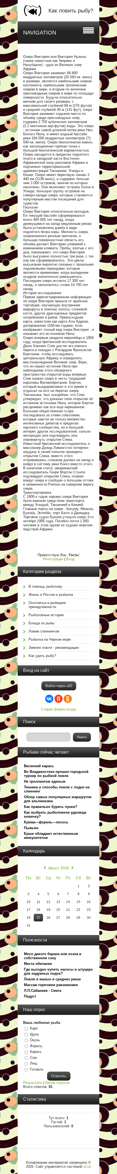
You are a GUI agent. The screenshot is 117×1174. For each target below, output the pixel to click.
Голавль (37, 1069)
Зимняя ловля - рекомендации (54, 648)
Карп (34, 1028)
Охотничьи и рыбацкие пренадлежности (47, 605)
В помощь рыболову (45, 586)
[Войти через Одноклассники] (68, 699)
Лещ (33, 1063)
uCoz (87, 1166)
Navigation (39, 33)
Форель (36, 1046)
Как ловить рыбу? (70, 11)
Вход (70, 559)
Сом (33, 1058)
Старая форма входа (58, 709)
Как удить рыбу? (42, 656)
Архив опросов (57, 1083)
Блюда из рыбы (41, 623)
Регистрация (53, 559)
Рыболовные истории (46, 615)
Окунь (35, 1040)
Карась (36, 1052)
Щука (34, 1034)
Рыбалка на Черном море (50, 639)
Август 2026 (58, 868)
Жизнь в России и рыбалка (51, 595)
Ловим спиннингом (44, 631)
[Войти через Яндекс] (58, 699)
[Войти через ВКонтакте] (49, 699)
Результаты (32, 1083)
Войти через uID (58, 686)
